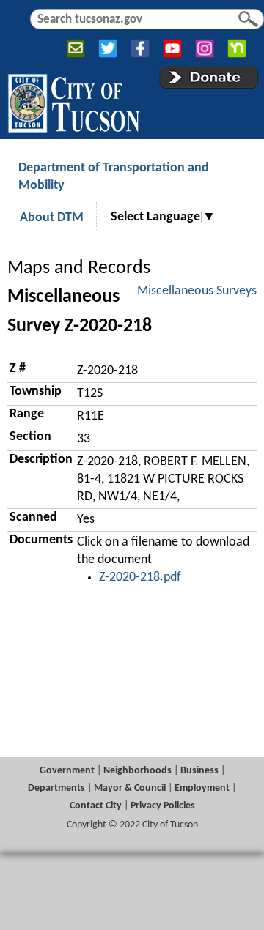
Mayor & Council (130, 788)
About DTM (52, 218)
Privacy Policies (163, 805)
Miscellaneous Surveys (197, 291)
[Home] (73, 100)
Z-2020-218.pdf (140, 577)
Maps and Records (78, 268)
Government (67, 770)
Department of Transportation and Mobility (113, 177)
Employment (202, 788)
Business (199, 770)
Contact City (96, 805)
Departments (56, 788)
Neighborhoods (137, 770)
